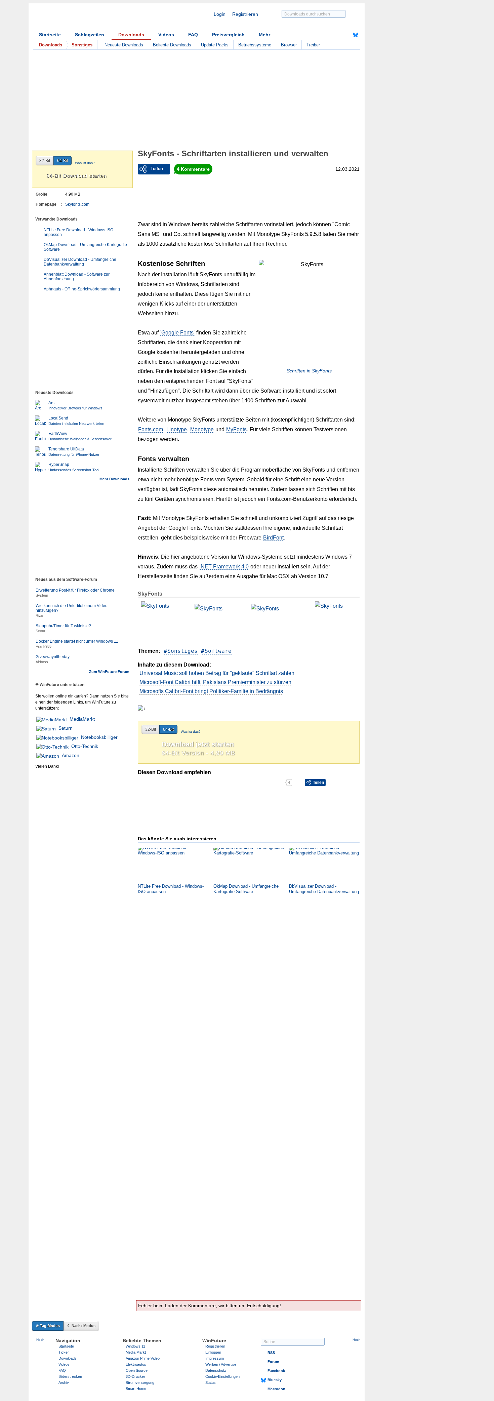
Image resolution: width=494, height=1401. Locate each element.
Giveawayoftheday (53, 656)
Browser (289, 44)
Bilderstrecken (70, 1376)
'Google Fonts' (177, 332)
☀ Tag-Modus (48, 1326)
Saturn (65, 728)
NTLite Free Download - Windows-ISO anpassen (78, 232)
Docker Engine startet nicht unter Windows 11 (77, 641)
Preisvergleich (228, 34)
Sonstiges (182, 651)
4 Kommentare (193, 169)
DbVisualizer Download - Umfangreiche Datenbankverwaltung (80, 262)
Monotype (202, 429)
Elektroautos (136, 1364)
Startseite (50, 34)
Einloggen (213, 1352)
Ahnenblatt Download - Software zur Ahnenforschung (77, 276)
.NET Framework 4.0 (224, 566)
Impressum (214, 1358)
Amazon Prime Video (143, 1358)
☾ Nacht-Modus (81, 1326)
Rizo (39, 615)
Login (219, 14)
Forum (273, 1362)
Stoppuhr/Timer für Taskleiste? (63, 626)
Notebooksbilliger (99, 737)
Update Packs (215, 44)
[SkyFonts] (163, 620)
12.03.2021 (347, 169)
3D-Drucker (135, 1376)
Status (210, 1382)
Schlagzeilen (89, 34)
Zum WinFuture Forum (109, 672)
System (42, 595)
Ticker (63, 1352)
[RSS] (334, 35)
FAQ (193, 34)
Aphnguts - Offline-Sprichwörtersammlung (82, 289)
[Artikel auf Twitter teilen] (211, 782)
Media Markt (136, 1352)
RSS (271, 1353)
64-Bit (168, 729)
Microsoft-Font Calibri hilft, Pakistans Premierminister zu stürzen (215, 682)
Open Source (137, 1370)
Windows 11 (135, 1346)
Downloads (131, 34)
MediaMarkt (82, 719)
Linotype (176, 429)
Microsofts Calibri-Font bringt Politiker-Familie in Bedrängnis (211, 691)
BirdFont (273, 538)
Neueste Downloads (124, 44)
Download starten (76, 175)
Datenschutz (215, 1370)
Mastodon (276, 1389)
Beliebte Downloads (172, 44)
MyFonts (236, 429)
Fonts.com (150, 429)
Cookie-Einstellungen (222, 1376)
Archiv (63, 1382)
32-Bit (150, 729)
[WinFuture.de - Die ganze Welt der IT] (89, 18)
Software (218, 651)
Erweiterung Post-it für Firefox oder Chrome (75, 590)
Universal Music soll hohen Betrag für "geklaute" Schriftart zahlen (216, 673)
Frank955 (43, 646)
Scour (40, 631)
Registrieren (245, 14)
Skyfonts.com (77, 204)
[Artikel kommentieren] (261, 782)
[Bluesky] (355, 35)
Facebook (276, 1371)
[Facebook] (345, 35)
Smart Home (136, 1389)
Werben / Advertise (220, 1364)
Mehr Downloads (114, 479)
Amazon (70, 755)
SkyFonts (150, 594)
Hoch (40, 1340)
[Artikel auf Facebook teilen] (161, 782)
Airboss (42, 662)
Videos (166, 34)
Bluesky (274, 1380)
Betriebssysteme (254, 44)
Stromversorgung (140, 1382)
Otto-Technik (84, 746)
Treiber (313, 44)
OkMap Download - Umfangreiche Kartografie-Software (86, 247)
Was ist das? (191, 731)
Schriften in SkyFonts (309, 370)
